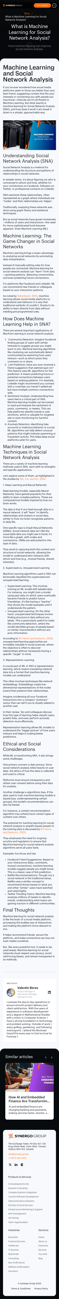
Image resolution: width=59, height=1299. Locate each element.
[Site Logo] (12, 5)
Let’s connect (42, 5)
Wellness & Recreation (18, 1267)
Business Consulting (18, 1188)
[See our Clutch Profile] (23, 1166)
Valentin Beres (27, 988)
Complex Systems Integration (22, 1193)
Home (41, 1237)
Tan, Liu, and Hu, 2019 (32, 479)
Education (13, 1237)
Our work (42, 1254)
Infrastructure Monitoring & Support (25, 1210)
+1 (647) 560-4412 (17, 1158)
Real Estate (13, 1254)
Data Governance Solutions (21, 1201)
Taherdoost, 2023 (27, 296)
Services (42, 1250)
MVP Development (17, 1214)
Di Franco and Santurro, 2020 (35, 638)
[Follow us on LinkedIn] (17, 1166)
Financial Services (16, 1242)
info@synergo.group (18, 1154)
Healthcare (13, 1246)
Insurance (13, 1271)
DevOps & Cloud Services (20, 1205)
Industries (43, 1246)
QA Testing (13, 1218)
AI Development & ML (18, 1184)
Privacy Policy (41, 1289)
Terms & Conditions (21, 1289)
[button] (46, 1057)
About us (42, 1242)
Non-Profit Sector (16, 1263)
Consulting (13, 1259)
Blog (40, 1259)
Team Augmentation (18, 1222)
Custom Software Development (23, 1197)
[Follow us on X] (11, 1166)
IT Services (13, 1250)
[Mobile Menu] (54, 5)
